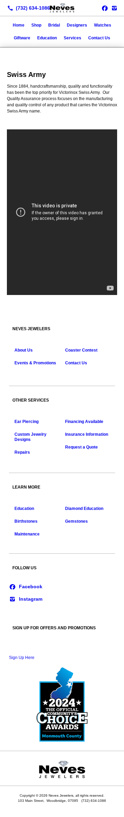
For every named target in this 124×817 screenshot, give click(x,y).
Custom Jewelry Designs (30, 437)
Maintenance (27, 534)
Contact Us (99, 38)
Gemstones (76, 521)
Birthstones (26, 521)
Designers (77, 25)
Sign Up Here (21, 657)
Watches (102, 25)
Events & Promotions (35, 363)
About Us (23, 350)
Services (72, 38)
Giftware (22, 38)
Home (18, 25)
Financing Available (84, 421)
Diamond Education (84, 508)
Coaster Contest (81, 350)
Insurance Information (86, 434)
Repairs (22, 452)
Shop (36, 25)
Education (47, 38)
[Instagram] (114, 7)
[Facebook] (25, 586)
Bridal (54, 25)
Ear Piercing (26, 421)
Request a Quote (81, 447)
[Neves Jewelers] (62, 7)
